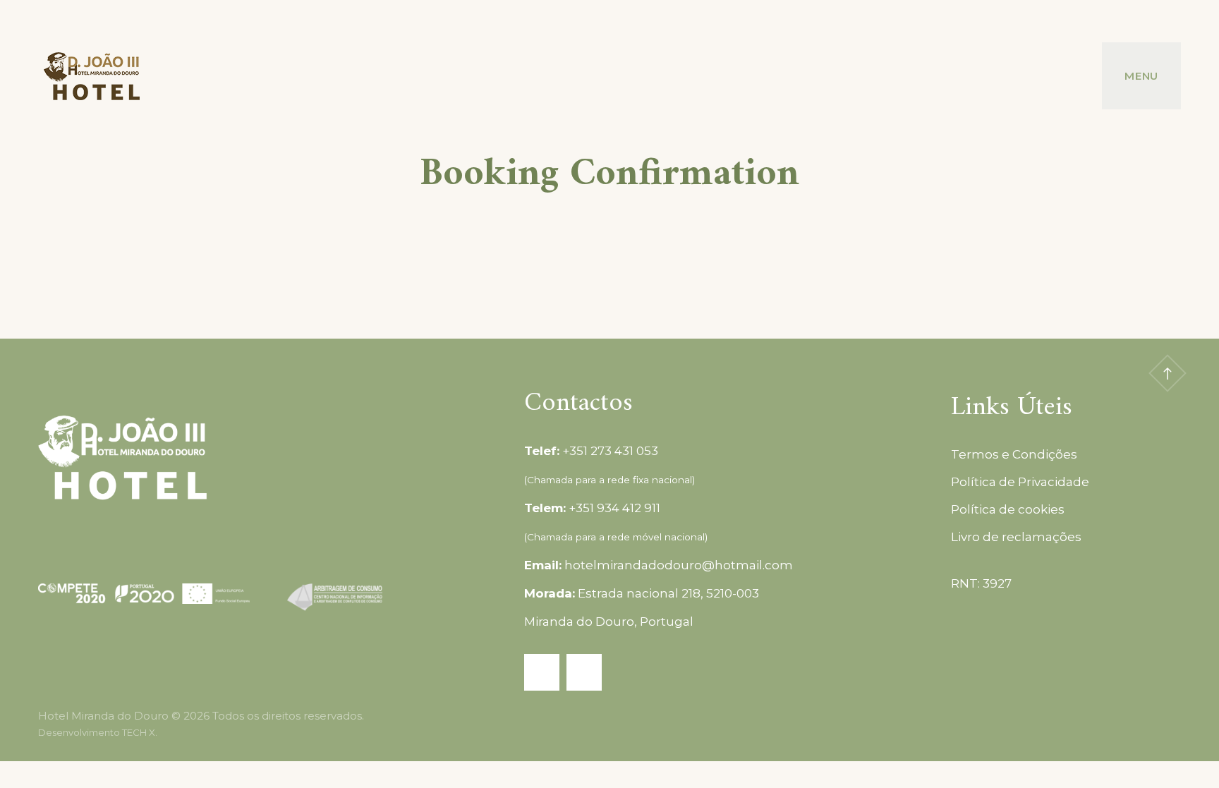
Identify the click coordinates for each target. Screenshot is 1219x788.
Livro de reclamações (1016, 537)
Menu (1141, 76)
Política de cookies (1008, 509)
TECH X (138, 732)
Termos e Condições (1014, 454)
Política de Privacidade (1020, 482)
